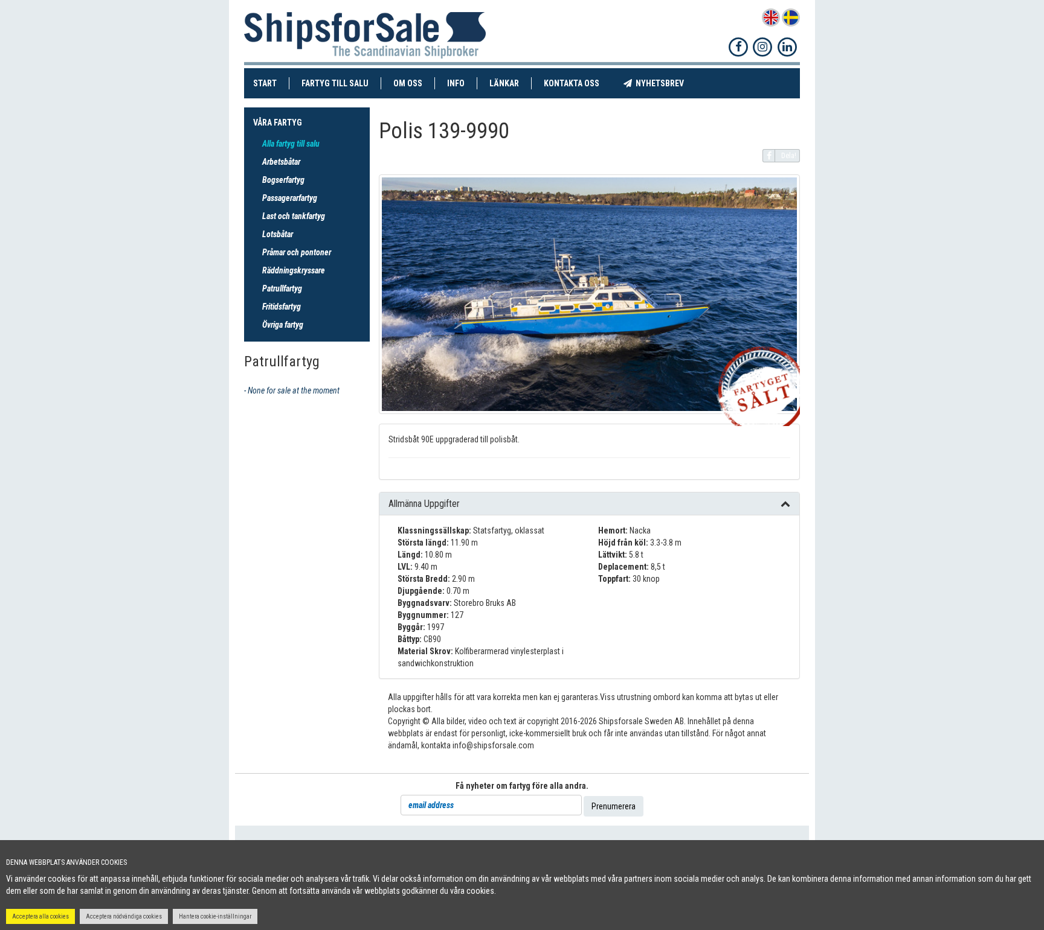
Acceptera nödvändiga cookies (124, 916)
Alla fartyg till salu (291, 143)
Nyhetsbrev (664, 83)
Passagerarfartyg (289, 198)
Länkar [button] (504, 83)
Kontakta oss (577, 83)
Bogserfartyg (283, 180)
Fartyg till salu (341, 83)
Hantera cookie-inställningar (215, 916)
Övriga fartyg (282, 325)
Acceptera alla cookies (40, 916)
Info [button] (456, 83)
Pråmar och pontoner (296, 252)
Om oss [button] (407, 83)
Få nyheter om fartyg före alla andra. (522, 786)
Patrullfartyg (282, 288)
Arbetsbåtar (281, 162)
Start (271, 83)
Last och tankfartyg (293, 216)
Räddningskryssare (293, 270)
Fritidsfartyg (281, 306)
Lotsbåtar (277, 234)
